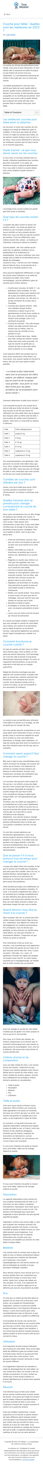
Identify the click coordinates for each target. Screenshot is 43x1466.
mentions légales (28, 1460)
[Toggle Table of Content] (35, 112)
